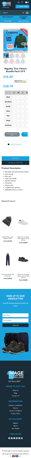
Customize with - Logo (12, 134)
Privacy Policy (15, 413)
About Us (15, 390)
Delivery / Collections (15, 405)
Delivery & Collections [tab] (15, 162)
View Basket (15, 428)
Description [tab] (15, 158)
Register (15, 423)
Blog (15, 393)
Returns (15, 408)
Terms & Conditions (15, 411)
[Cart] (27, 2)
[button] (24, 31)
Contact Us (15, 396)
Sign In (15, 426)
